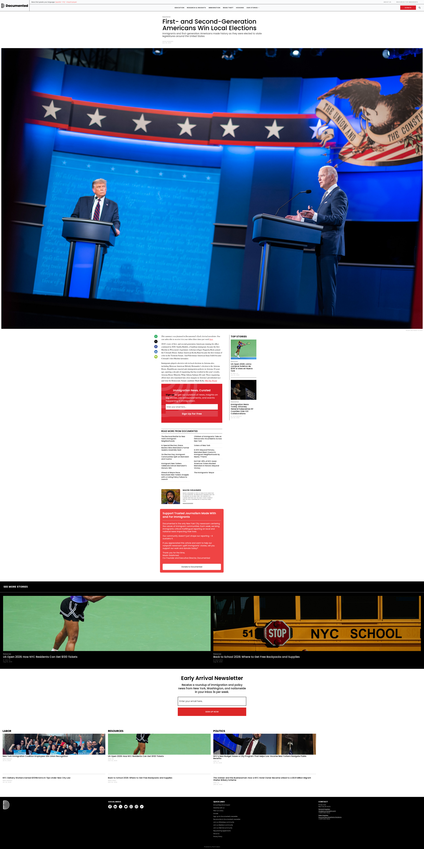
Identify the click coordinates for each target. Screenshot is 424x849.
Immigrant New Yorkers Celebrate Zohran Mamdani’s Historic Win (174, 465)
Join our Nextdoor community (223, 825)
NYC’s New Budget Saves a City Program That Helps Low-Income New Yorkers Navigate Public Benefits (260, 757)
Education (179, 8)
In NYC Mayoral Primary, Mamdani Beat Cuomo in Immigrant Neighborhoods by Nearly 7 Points (207, 453)
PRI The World (211, 380)
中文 (63, 2)
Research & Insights (196, 8)
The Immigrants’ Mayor (204, 472)
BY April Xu (234, 373)
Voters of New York (202, 445)
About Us (387, 2)
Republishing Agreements (222, 831)
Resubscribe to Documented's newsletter (226, 819)
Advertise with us (218, 808)
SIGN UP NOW (212, 711)
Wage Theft (228, 8)
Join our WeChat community (222, 828)
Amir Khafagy (7, 759)
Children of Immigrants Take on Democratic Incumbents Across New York (208, 438)
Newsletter (166, 17)
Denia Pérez (112, 780)
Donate (215, 813)
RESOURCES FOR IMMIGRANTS (407, 2)
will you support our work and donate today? (189, 547)
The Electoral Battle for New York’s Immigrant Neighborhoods (173, 438)
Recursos (234, 361)
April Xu (111, 759)
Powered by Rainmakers (212, 847)
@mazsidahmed (188, 503)
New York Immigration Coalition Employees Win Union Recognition (35, 756)
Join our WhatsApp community (223, 822)
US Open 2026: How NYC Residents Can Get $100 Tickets (40, 657)
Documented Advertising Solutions (330, 817)
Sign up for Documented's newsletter (225, 816)
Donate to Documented (191, 567)
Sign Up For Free (192, 413)
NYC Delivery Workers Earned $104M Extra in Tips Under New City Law (36, 777)
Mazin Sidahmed (167, 41)
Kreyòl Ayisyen (72, 2)
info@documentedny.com (327, 811)
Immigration (214, 8)
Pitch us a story (218, 811)
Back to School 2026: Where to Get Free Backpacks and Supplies (256, 657)
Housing (240, 8)
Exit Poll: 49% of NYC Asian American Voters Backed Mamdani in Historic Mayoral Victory (206, 464)
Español (58, 2)
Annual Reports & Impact (221, 805)
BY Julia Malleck (236, 416)
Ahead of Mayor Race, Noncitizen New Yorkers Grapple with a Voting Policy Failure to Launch (175, 476)
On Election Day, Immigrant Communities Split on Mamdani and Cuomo (175, 456)
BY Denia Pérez (218, 660)
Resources (7, 654)
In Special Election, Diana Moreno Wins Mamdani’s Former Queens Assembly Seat (175, 447)
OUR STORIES (252, 8)
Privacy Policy (217, 836)
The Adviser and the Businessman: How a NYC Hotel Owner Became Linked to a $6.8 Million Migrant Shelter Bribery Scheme (262, 778)
